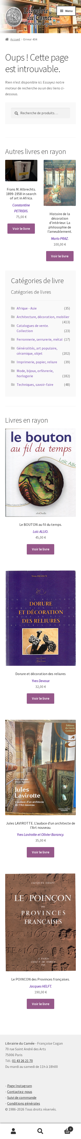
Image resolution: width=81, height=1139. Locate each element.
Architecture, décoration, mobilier (43, 316)
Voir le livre (21, 228)
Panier (62, 1127)
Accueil (15, 39)
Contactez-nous (19, 1091)
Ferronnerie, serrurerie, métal (40, 339)
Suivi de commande (21, 1097)
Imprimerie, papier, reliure (37, 362)
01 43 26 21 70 (22, 1060)
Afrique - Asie (27, 308)
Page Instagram (19, 1085)
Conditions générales (23, 1103)
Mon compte (13, 1131)
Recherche (40, 1131)
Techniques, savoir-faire (35, 384)
